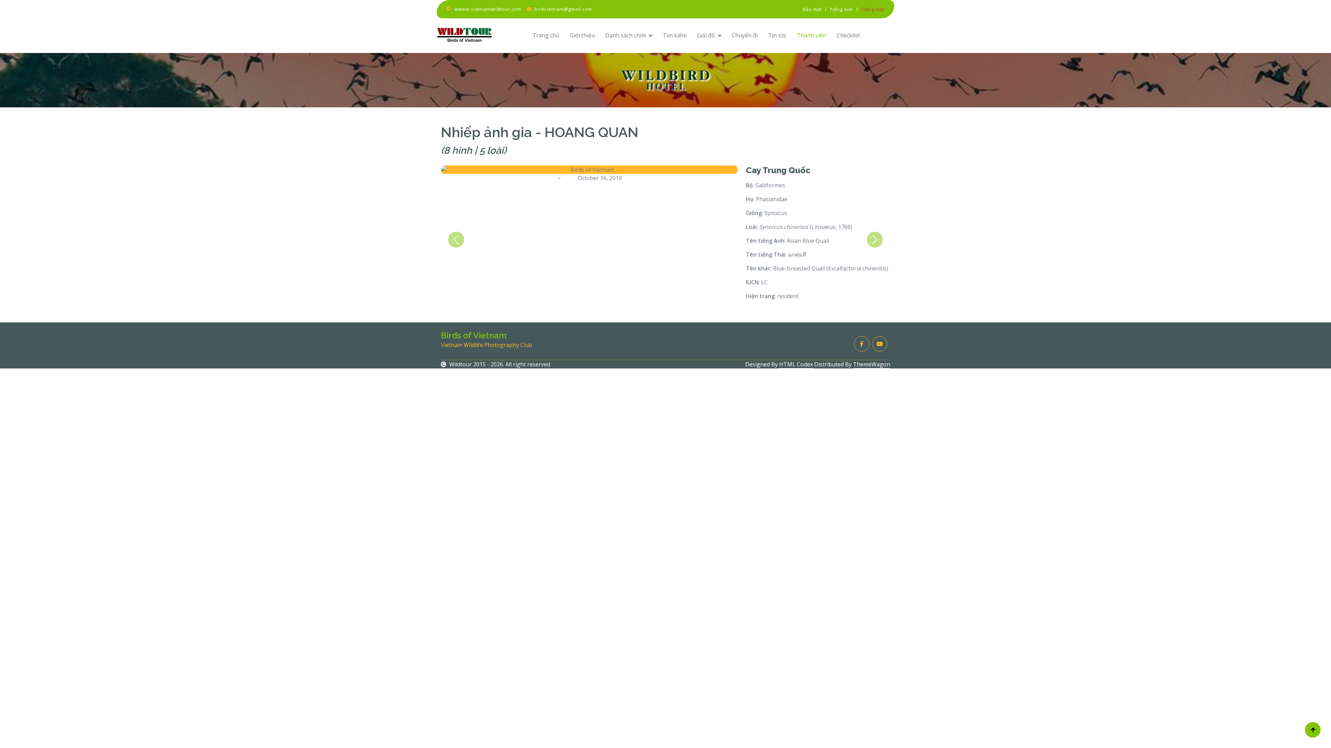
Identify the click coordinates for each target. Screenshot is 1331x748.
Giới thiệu (582, 35)
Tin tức (777, 35)
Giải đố (706, 35)
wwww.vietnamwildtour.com (487, 9)
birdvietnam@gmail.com (563, 9)
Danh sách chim (625, 35)
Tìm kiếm (675, 35)
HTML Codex (796, 364)
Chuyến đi (745, 35)
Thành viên (811, 35)
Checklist (848, 35)
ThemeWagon (871, 364)
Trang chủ (545, 35)
